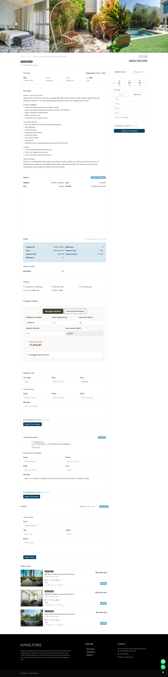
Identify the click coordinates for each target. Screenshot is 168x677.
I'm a (67, 466)
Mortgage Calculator (53, 311)
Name (25, 393)
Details (103, 583)
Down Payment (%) (59, 317)
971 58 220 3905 (39, 444)
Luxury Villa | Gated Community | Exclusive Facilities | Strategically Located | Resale (71, 614)
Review (25, 539)
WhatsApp (66, 444)
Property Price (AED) (34, 317)
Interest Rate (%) (32, 328)
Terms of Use (45, 420)
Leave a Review (104, 506)
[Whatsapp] (163, 661)
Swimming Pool (87, 287)
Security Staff (58, 290)
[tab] (146, 6)
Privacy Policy (91, 652)
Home (24, 56)
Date (53, 377)
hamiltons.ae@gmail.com (127, 657)
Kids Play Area (58, 287)
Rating (68, 530)
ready (30, 61)
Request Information (32, 496)
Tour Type (27, 377)
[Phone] (163, 667)
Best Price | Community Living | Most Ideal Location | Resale (64, 574)
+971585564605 (124, 654)
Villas (29, 56)
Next (164, 26)
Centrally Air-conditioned (34, 287)
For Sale (23, 61)
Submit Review (30, 557)
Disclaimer (90, 655)
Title (25, 530)
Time (82, 377)
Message (26, 402)
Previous (3, 26)
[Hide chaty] (163, 672)
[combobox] (36, 381)
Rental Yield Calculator (75, 311)
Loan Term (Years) (86, 317)
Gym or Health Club (32, 290)
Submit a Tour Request (32, 424)
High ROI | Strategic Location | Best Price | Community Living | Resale (67, 594)
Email (82, 393)
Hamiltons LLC (49, 585)
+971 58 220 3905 (54, 444)
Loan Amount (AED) (73, 328)
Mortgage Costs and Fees (39, 355)
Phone (54, 393)
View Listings (102, 437)
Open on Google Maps (99, 177)
